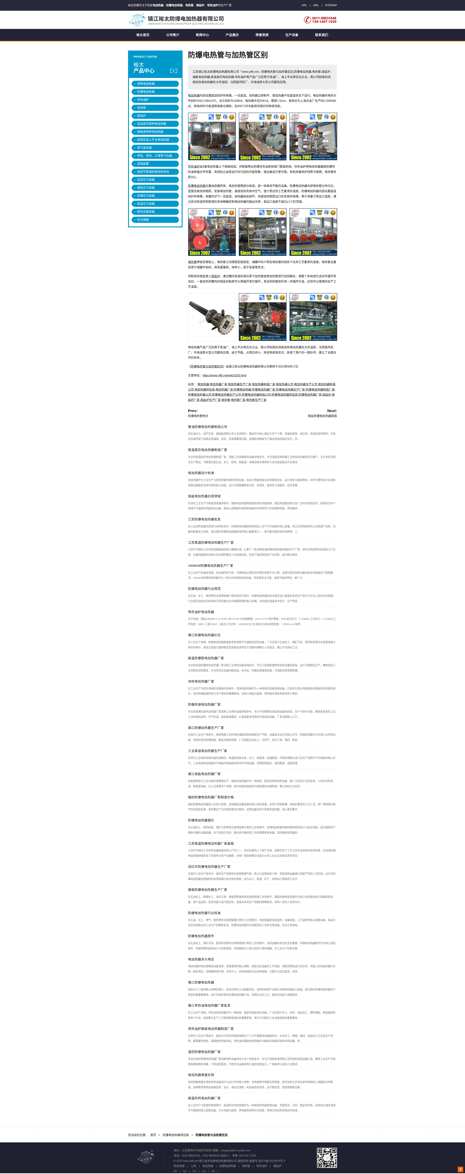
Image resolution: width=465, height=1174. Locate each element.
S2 (194, 1171)
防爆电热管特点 (198, 416)
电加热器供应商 (205, 389)
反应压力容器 (146, 179)
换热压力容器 (146, 187)
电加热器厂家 (218, 384)
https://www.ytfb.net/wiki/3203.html (224, 375)
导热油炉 (194, 166)
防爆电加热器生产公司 (226, 394)
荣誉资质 (262, 35)
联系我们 (321, 35)
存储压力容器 (146, 195)
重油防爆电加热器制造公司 (207, 427)
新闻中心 (202, 35)
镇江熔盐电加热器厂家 (204, 774)
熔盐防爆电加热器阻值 (322, 416)
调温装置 (143, 163)
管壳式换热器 (146, 211)
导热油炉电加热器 (201, 612)
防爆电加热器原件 (201, 936)
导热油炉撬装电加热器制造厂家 (211, 1029)
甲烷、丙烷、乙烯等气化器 (154, 155)
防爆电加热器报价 (201, 820)
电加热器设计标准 (201, 473)
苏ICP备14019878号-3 (271, 1160)
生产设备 (291, 35)
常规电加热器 (146, 83)
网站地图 (179, 1165)
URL (304, 5)
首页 (153, 1135)
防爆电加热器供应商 (285, 394)
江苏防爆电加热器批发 (204, 519)
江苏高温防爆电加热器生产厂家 (211, 542)
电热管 (192, 262)
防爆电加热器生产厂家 (290, 389)
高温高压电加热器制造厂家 (207, 450)
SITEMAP (331, 5)
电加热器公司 (284, 384)
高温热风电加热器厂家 (204, 1098)
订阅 (193, 1165)
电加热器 (194, 95)
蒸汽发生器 (144, 147)
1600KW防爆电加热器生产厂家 (210, 565)
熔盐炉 (215, 276)
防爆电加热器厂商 (310, 394)
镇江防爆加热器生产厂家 (206, 728)
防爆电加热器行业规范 (204, 589)
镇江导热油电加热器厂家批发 (209, 1005)
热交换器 (143, 219)
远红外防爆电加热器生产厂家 (209, 866)
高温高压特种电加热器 (151, 123)
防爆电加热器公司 (199, 394)
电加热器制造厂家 (263, 384)
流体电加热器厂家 (201, 681)
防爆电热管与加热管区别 (207, 366)
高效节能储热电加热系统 (153, 171)
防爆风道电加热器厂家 (204, 704)
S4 (213, 1171)
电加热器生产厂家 (239, 384)
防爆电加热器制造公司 (256, 394)
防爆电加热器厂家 (263, 389)
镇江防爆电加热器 (201, 982)
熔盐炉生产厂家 (210, 400)
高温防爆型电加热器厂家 (206, 658)
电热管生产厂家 (256, 400)
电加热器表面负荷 (201, 1075)
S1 (184, 1171)
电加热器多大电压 (201, 959)
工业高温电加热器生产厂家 (207, 751)
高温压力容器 (146, 203)
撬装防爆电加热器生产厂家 (207, 890)
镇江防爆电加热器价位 (204, 635)
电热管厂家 (238, 400)
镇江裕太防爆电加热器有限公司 (177, 20)
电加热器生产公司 (305, 384)
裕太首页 (142, 35)
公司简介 (172, 35)
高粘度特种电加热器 (150, 131)
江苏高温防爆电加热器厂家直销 (211, 843)
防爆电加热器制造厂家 (320, 389)
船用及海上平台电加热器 (153, 139)
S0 (175, 1171)
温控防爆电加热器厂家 (204, 1052)
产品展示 (232, 35)
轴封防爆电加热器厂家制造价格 (211, 797)
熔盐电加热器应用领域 (204, 496)
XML (316, 5)
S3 (203, 1171)
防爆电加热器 (196, 185)
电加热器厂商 (224, 389)
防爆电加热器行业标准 (204, 913)
